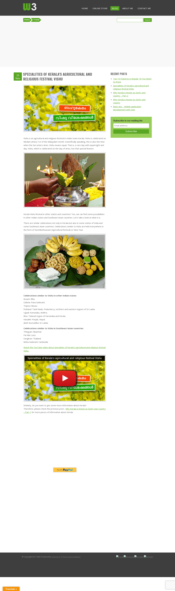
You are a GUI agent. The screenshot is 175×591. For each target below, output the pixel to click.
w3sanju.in (56, 557)
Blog (115, 8)
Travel (36, 19)
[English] (163, 578)
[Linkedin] (148, 557)
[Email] (119, 557)
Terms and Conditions (71, 557)
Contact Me (144, 8)
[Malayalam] (168, 578)
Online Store (100, 8)
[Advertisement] (87, 44)
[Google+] (139, 557)
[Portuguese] (171, 578)
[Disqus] (64, 511)
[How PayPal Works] (65, 469)
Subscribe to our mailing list (127, 120)
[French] (165, 578)
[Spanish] (174, 578)
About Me (127, 8)
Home (85, 8)
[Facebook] (129, 557)
